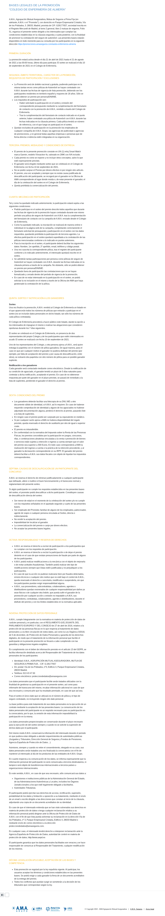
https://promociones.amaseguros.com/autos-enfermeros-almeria (47, 44)
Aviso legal (150, 909)
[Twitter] (7, 895)
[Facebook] (2, 895)
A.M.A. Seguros (136, 909)
